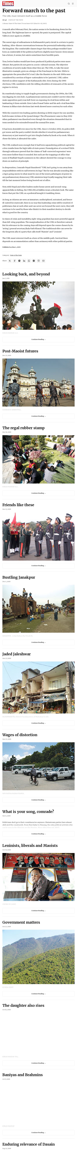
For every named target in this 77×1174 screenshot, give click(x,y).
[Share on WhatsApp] (29, 261)
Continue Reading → (38, 339)
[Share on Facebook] (15, 261)
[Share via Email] (43, 261)
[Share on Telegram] (34, 261)
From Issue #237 (34, 23)
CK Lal (4, 20)
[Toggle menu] (73, 3)
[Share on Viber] (39, 261)
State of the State (16, 20)
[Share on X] (10, 261)
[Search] (69, 3)
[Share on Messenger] (19, 261)
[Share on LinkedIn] (24, 261)
